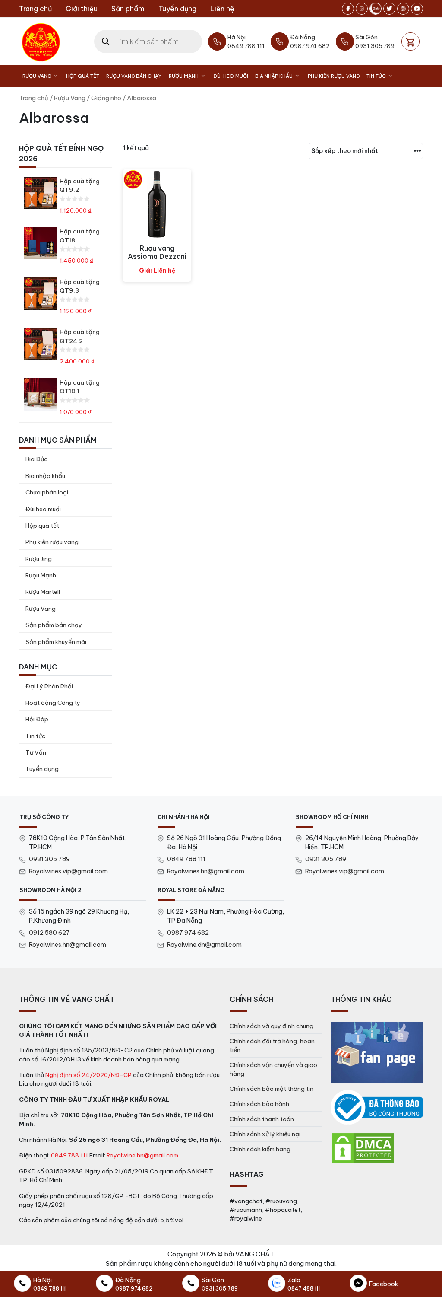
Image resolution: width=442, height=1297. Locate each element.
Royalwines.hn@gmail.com (205, 871)
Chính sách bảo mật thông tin (271, 1089)
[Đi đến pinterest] (403, 9)
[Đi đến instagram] (362, 9)
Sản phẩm (128, 8)
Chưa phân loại (46, 492)
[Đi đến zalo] (375, 9)
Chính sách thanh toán (262, 1119)
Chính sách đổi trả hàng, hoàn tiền (272, 1045)
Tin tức (376, 76)
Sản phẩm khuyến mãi (55, 642)
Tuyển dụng (177, 8)
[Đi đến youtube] (417, 9)
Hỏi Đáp (36, 719)
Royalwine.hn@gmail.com (142, 1155)
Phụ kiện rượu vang (334, 76)
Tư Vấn (35, 752)
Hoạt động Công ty (52, 703)
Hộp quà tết (42, 525)
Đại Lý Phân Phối (49, 686)
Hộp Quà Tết (82, 76)
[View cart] (410, 41)
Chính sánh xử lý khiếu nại (265, 1134)
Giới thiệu (82, 8)
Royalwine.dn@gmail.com (204, 945)
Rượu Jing (38, 559)
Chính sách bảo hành (259, 1104)
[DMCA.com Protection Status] (363, 1147)
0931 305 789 (49, 859)
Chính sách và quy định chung (271, 1026)
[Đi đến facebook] (348, 9)
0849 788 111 (186, 859)
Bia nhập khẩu (274, 76)
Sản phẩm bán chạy (53, 625)
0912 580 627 (49, 933)
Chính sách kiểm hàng (260, 1149)
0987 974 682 (188, 933)
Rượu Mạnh (184, 76)
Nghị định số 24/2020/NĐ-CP (88, 1075)
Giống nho (106, 98)
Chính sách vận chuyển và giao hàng (273, 1069)
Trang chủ (35, 8)
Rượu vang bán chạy (133, 76)
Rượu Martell (42, 592)
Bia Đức (36, 459)
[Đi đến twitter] (389, 9)
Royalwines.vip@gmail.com (68, 871)
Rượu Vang (36, 76)
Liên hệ (222, 8)
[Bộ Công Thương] (377, 1107)
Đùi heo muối (230, 76)
